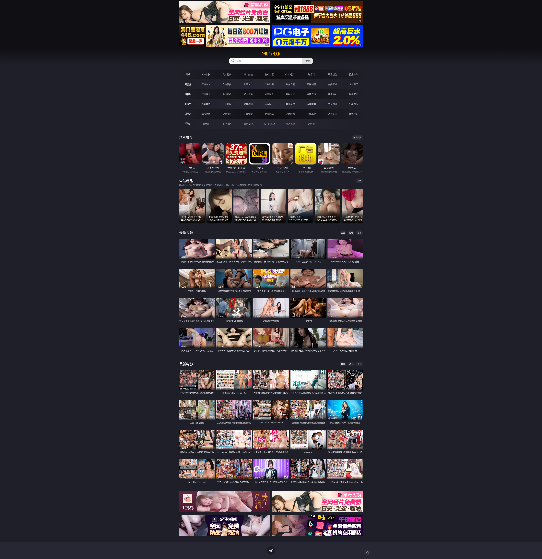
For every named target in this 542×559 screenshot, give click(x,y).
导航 (188, 124)
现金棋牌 (332, 74)
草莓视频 (248, 123)
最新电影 (186, 364)
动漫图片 (269, 104)
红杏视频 (290, 123)
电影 (188, 94)
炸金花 (311, 74)
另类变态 (353, 94)
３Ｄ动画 (269, 84)
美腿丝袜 (290, 104)
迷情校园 (290, 114)
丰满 (343, 364)
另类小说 (311, 114)
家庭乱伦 (226, 114)
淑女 (351, 364)
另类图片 (353, 104)
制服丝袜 (290, 94)
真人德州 (226, 74)
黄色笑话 (332, 114)
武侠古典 (269, 114)
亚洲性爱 (205, 94)
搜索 (307, 60)
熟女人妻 (290, 84)
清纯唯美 (311, 104)
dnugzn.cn (271, 54)
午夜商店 (226, 123)
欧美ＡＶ (248, 84)
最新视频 (186, 232)
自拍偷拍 (226, 84)
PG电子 (206, 74)
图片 (188, 104)
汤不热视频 (269, 123)
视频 (188, 84)
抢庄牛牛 (353, 74)
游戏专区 (269, 74)
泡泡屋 (311, 123)
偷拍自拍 (226, 94)
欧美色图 (248, 104)
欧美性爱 (269, 94)
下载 (359, 181)
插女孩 (206, 123)
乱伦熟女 (332, 94)
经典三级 (311, 94)
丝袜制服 (311, 84)
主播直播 (332, 84)
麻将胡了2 (290, 74)
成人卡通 (248, 94)
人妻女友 (248, 114)
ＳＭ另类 (353, 84)
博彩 (188, 74)
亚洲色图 (226, 104)
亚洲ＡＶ (205, 84)
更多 (359, 232)
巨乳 (351, 232)
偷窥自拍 (205, 104)
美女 (343, 232)
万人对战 (248, 74)
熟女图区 (332, 104)
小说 (188, 114)
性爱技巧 (353, 114)
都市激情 (205, 114)
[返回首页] (367, 552)
